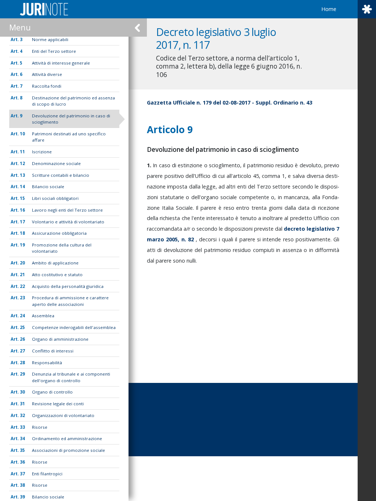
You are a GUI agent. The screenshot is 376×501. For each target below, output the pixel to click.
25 (22, 327)
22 (22, 286)
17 (22, 221)
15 (22, 198)
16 (22, 210)
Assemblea (43, 315)
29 (22, 374)
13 (22, 175)
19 (22, 245)
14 (22, 186)
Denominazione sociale (56, 163)
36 (22, 462)
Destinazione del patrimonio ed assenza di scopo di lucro (73, 101)
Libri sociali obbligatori (55, 198)
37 (22, 473)
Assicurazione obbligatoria (59, 233)
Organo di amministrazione (60, 339)
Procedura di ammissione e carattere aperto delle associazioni (70, 301)
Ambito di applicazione (55, 263)
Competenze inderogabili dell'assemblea (74, 327)
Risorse (39, 427)
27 (22, 351)
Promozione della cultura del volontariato (61, 248)
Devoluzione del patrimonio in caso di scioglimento (71, 119)
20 (22, 263)
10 (22, 133)
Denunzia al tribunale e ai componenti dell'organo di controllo (71, 377)
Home (328, 9)
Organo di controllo (52, 392)
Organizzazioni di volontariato (63, 415)
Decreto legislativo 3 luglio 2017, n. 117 (216, 38)
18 (22, 233)
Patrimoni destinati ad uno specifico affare (69, 137)
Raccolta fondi (46, 86)
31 (22, 403)
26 (22, 339)
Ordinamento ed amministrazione (67, 438)
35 (22, 450)
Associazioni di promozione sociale (68, 450)
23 (22, 297)
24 (22, 315)
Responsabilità (47, 362)
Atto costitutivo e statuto (57, 274)
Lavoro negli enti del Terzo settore (67, 210)
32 (22, 415)
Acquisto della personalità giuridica (68, 286)
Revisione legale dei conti (58, 403)
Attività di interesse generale (61, 63)
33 (22, 427)
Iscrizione (42, 151)
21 (22, 274)
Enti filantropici (47, 473)
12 (22, 163)
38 (22, 485)
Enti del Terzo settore (54, 51)
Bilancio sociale (48, 186)
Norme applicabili (50, 39)
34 (22, 438)
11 (22, 151)
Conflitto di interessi (52, 351)
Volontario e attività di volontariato (68, 221)
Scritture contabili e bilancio (60, 175)
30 (22, 392)
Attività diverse (47, 74)
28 (22, 362)
